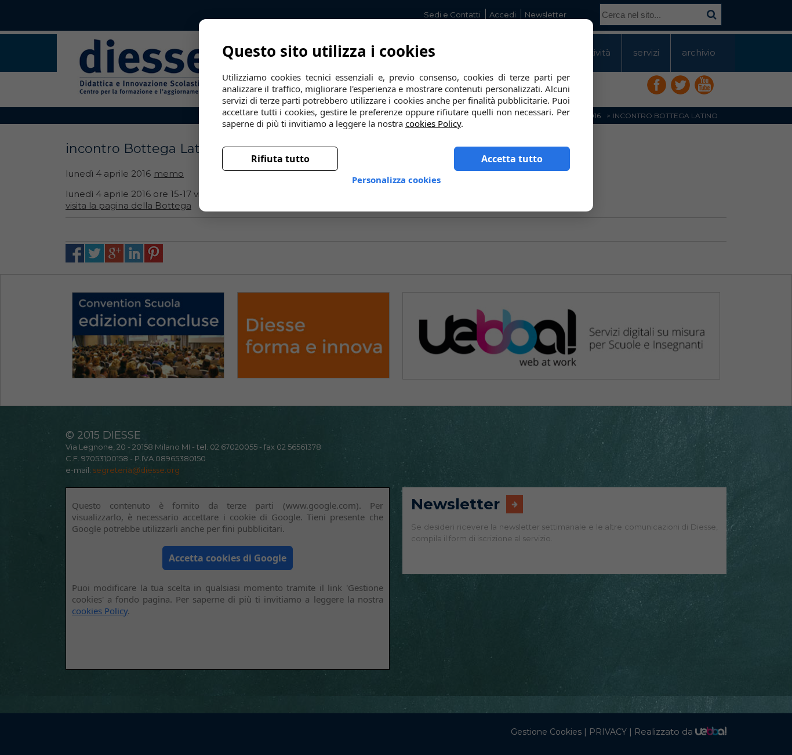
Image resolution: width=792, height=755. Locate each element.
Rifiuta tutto (280, 149)
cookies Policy (433, 114)
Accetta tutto (512, 149)
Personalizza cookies (396, 170)
